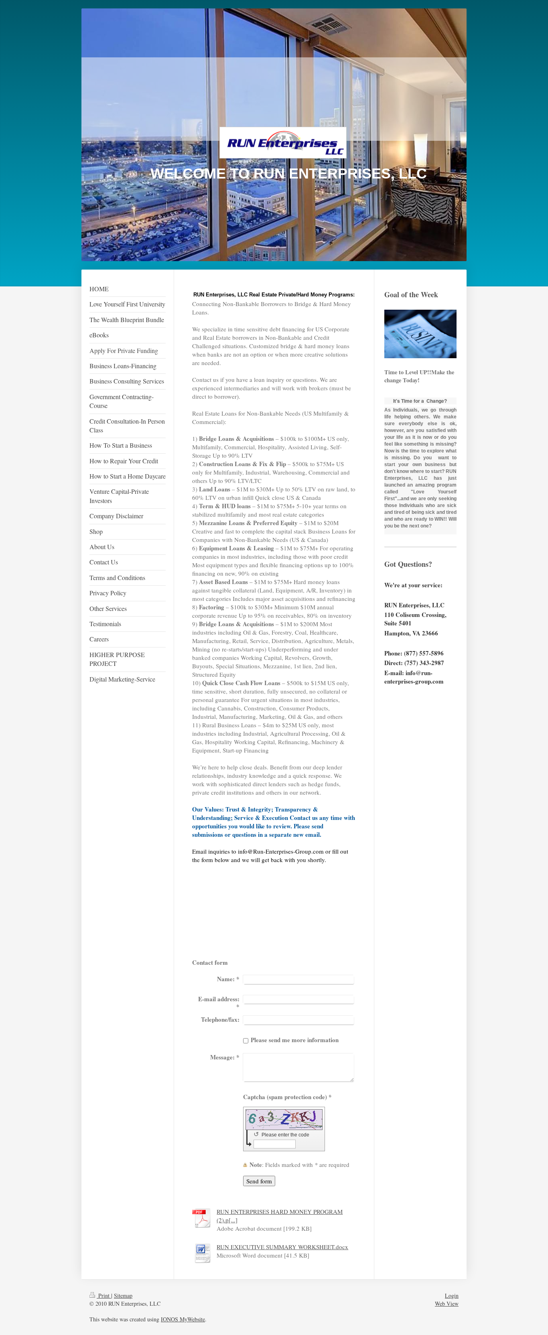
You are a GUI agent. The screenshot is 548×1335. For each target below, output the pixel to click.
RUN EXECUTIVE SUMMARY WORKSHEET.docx (282, 1247)
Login (452, 1295)
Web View (447, 1303)
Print (104, 1295)
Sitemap (123, 1295)
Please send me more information (295, 1039)
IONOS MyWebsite (183, 1319)
